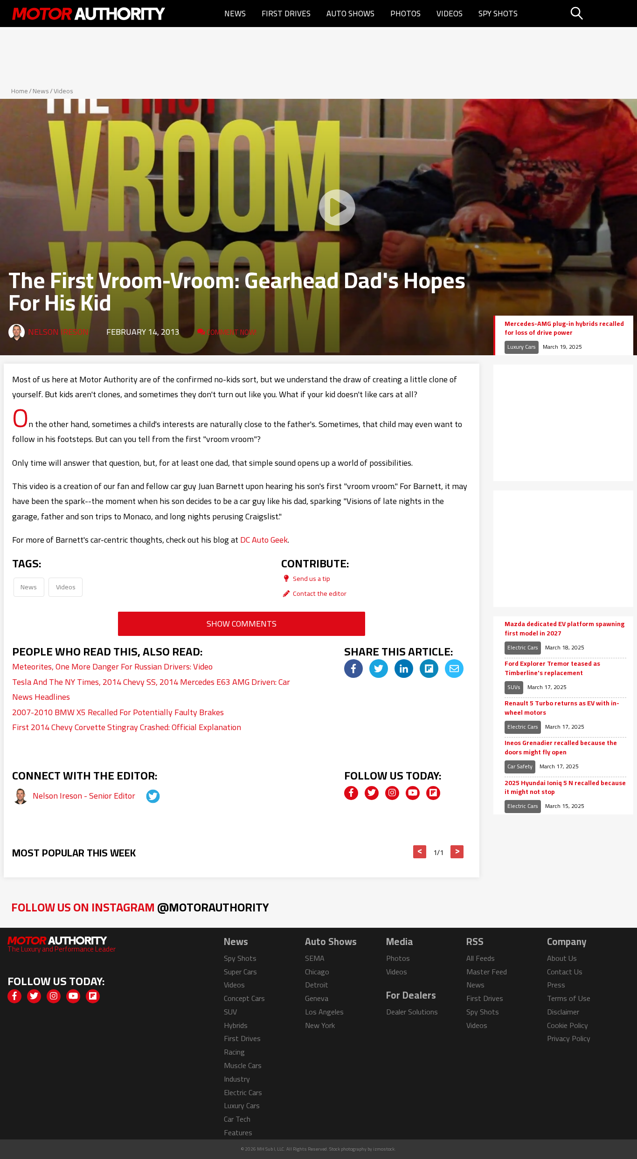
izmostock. (384, 1149)
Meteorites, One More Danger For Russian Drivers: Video (112, 666)
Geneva (316, 998)
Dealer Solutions (412, 1012)
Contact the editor (318, 593)
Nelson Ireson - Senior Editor (85, 795)
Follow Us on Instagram (140, 907)
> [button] (457, 851)
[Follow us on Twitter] (372, 793)
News (235, 13)
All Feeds (480, 958)
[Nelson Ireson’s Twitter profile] (144, 795)
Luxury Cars (521, 346)
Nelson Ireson (58, 331)
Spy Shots (498, 13)
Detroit (316, 985)
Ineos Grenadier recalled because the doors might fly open (561, 747)
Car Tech (237, 1119)
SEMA (315, 958)
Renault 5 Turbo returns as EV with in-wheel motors (562, 708)
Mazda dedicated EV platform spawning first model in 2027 (564, 629)
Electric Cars (522, 647)
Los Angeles (324, 1012)
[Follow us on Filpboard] (433, 793)
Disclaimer (563, 1012)
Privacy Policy (568, 1038)
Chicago (317, 972)
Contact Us (564, 972)
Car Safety (520, 766)
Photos (405, 13)
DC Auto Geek (264, 539)
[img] (353, 668)
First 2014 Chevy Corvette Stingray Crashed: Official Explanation (126, 727)
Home (19, 91)
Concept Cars (244, 998)
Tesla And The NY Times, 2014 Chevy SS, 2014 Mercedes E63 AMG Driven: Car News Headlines (151, 689)
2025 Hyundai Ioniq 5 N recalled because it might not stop (565, 788)
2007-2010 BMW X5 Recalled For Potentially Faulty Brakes (118, 712)
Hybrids (236, 1025)
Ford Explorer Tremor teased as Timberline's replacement (552, 668)
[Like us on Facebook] (351, 793)
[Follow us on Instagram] (392, 793)
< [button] (419, 851)
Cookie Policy (567, 1025)
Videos (449, 13)
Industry (237, 1079)
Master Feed (486, 972)
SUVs (513, 687)
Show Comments (242, 623)
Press (556, 985)
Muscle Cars (243, 1065)
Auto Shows (350, 13)
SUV (230, 1012)
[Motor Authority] (89, 13)
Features (238, 1132)
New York (320, 1025)
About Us (562, 958)
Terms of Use (568, 998)
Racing (234, 1052)
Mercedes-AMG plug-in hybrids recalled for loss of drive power (564, 328)
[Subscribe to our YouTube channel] (413, 793)
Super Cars (240, 972)
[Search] (600, 13)
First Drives (286, 13)
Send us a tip (310, 578)
